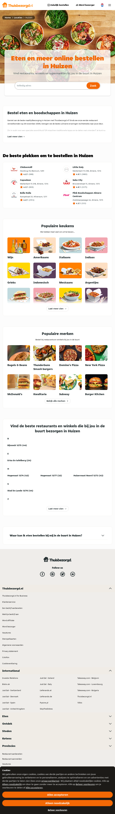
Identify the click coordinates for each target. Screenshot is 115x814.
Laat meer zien (14, 136)
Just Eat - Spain (8, 702)
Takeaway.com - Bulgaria (88, 690)
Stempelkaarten (9, 639)
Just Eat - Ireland (47, 678)
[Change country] (102, 5)
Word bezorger (87, 4)
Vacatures (6, 632)
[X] (62, 574)
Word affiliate (8, 620)
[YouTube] (72, 574)
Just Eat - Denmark (10, 696)
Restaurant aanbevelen (12, 754)
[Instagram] (52, 574)
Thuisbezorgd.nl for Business (14, 595)
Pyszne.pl (44, 702)
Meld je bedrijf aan (10, 614)
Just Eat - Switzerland (11, 690)
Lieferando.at (45, 690)
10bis (79, 702)
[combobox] (50, 85)
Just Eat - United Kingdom (13, 709)
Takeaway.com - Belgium (88, 678)
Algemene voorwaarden (12, 645)
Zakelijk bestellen (59, 4)
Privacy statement (10, 651)
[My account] (109, 5)
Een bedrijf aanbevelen (12, 608)
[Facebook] (42, 574)
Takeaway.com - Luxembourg (90, 684)
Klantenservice (8, 602)
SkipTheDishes (46, 709)
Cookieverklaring (9, 663)
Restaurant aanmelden (12, 759)
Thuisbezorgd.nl (84, 696)
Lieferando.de (46, 696)
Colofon (5, 657)
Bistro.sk (6, 684)
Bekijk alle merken (56, 400)
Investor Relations (10, 678)
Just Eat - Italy (46, 684)
